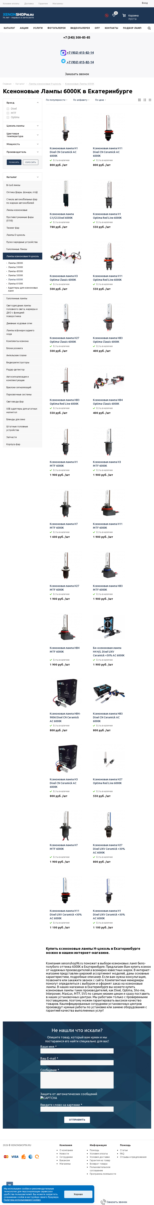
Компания (66, 1145)
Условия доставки (100, 1157)
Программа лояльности (103, 1174)
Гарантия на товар (100, 1160)
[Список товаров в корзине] (131, 18)
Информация (98, 1145)
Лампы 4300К (15, 271)
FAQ (122, 1153)
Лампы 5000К (15, 275)
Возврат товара (98, 1163)
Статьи (124, 1150)
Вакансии (65, 1160)
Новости (64, 1153)
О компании (66, 1150)
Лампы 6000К (15, 279)
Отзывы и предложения (133, 1157)
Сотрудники (66, 1157)
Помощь (125, 1145)
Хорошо (78, 1194)
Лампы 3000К (15, 267)
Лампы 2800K (15, 263)
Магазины (65, 1163)
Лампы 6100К (15, 283)
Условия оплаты (99, 1153)
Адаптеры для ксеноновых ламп (23, 289)
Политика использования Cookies (22, 1200)
